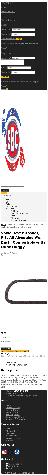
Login (35, 81)
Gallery (9, 204)
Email (4, 67)
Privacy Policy (12, 410)
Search (5, 190)
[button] (6, 195)
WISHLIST (5, 7)
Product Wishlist (18, 220)
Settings (15, 211)
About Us (10, 405)
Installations (11, 206)
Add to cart (6, 349)
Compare (10, 433)
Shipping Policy (13, 414)
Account (10, 209)
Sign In (4, 20)
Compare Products (19, 213)
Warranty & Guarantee (16, 419)
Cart (13, 216)
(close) (4, 48)
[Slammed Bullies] (13, 185)
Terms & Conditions (15, 417)
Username (6, 29)
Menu (4, 193)
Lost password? (8, 39)
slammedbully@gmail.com (25, 396)
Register (12, 20)
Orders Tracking (13, 408)
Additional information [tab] (16, 365)
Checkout (15, 218)
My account (11, 436)
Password (6, 34)
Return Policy (12, 412)
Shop (8, 202)
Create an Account (27, 43)
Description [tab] (11, 362)
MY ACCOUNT (7, 3)
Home (8, 199)
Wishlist (9, 440)
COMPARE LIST (8, 11)
